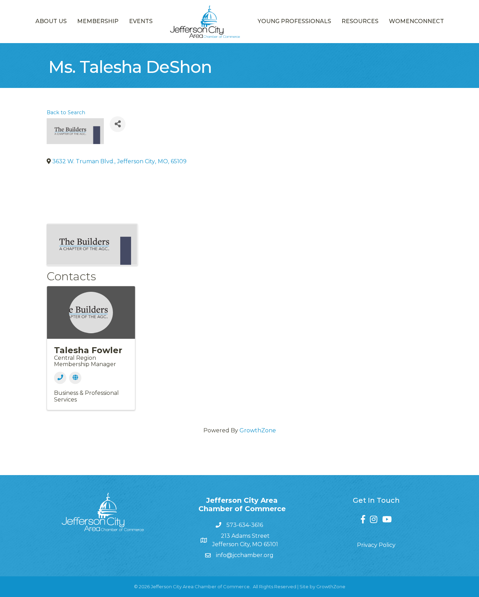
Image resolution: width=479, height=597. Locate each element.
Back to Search (66, 112)
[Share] (118, 124)
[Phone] (60, 378)
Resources (360, 21)
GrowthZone (258, 430)
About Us (51, 21)
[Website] (75, 378)
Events (141, 21)
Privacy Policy (376, 545)
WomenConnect (416, 21)
